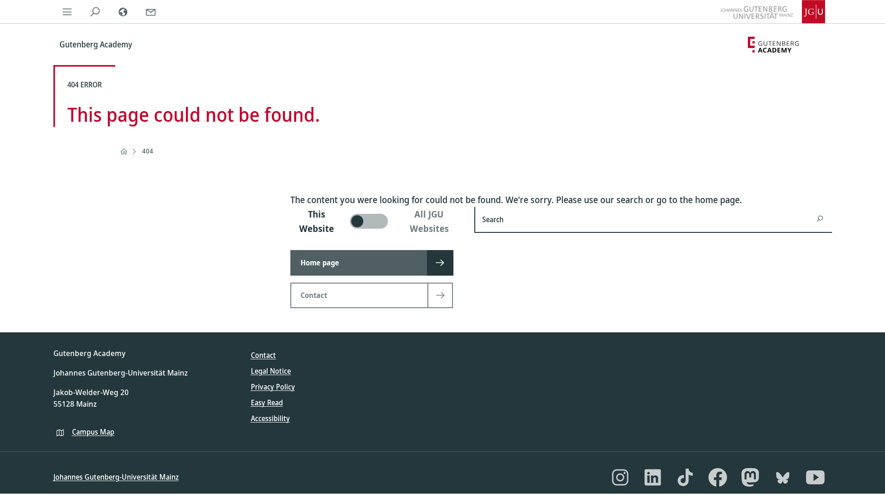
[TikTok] (685, 477)
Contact (263, 355)
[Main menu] (67, 11)
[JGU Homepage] (772, 11)
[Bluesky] (783, 477)
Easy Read (267, 402)
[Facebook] (717, 477)
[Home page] (123, 151)
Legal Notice (271, 371)
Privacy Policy (273, 387)
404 (147, 150)
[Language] (123, 11)
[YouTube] (815, 477)
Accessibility (270, 418)
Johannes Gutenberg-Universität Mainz (116, 477)
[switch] (377, 221)
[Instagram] (620, 477)
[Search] (95, 11)
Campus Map (93, 432)
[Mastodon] (750, 477)
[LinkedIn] (652, 477)
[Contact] (151, 11)
